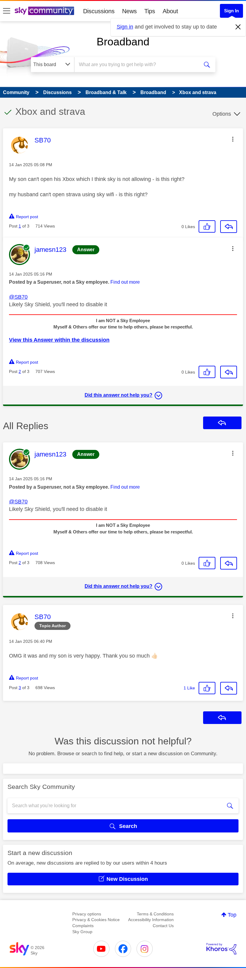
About (170, 11)
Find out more (125, 282)
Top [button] (232, 915)
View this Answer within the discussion (59, 340)
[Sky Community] (44, 10)
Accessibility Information (151, 919)
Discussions (99, 11)
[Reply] (228, 226)
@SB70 (18, 297)
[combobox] (137, 64)
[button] (233, 139)
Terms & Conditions (155, 914)
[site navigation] (6, 11)
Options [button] (221, 114)
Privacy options (86, 914)
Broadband (123, 41)
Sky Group (82, 931)
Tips (149, 11)
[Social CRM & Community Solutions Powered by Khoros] (221, 948)
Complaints (83, 925)
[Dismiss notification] (238, 27)
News (129, 11)
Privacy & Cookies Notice (96, 919)
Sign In (231, 10)
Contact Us (163, 925)
